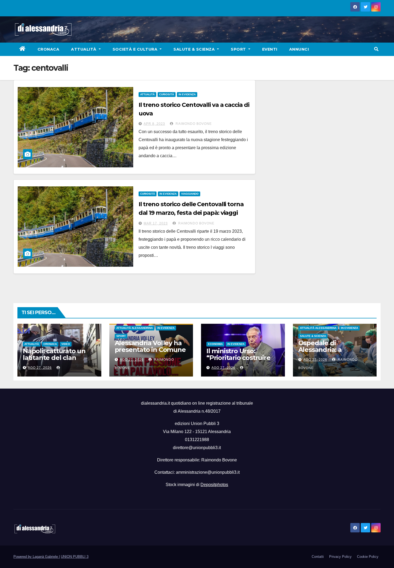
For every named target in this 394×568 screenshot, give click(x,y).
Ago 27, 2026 (40, 368)
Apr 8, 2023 (154, 124)
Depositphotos (214, 484)
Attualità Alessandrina (134, 327)
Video (65, 344)
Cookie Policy (367, 557)
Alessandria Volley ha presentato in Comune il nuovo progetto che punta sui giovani (150, 353)
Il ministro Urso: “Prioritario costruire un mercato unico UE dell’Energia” (239, 361)
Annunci (299, 49)
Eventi (269, 49)
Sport (239, 49)
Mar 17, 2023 (156, 223)
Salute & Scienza (194, 49)
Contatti (318, 557)
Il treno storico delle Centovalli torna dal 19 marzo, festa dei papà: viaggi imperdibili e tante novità (191, 213)
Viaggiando (190, 193)
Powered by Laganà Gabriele (36, 557)
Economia (215, 344)
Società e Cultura (136, 49)
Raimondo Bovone (193, 124)
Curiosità (166, 94)
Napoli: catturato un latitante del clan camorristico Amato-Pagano (55, 361)
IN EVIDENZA (187, 94)
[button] (376, 49)
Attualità (84, 49)
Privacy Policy (340, 557)
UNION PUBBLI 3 (74, 557)
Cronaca (49, 49)
